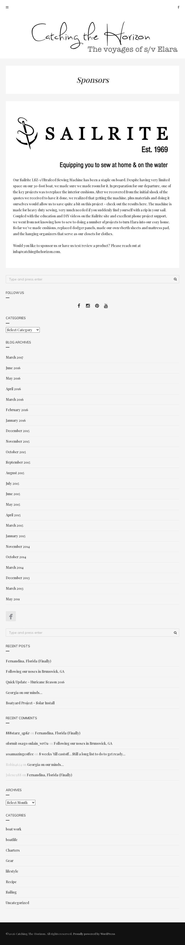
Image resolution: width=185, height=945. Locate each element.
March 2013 (14, 588)
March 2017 (14, 357)
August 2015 (15, 473)
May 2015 (13, 504)
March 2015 (14, 525)
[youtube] (106, 306)
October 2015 (16, 452)
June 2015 (13, 494)
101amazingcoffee (20, 754)
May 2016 (13, 378)
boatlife (12, 839)
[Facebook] (11, 616)
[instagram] (88, 306)
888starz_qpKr (18, 733)
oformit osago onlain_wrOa (27, 743)
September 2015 (18, 462)
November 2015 (17, 441)
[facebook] (178, 7)
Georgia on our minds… (24, 692)
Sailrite (97, 216)
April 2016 (13, 389)
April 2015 (13, 515)
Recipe (11, 882)
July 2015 (12, 483)
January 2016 (16, 420)
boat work (13, 829)
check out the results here (126, 204)
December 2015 (17, 430)
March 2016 (15, 399)
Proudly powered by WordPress (94, 934)
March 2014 (14, 567)
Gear (9, 860)
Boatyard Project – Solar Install (30, 703)
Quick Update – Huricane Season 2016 (35, 682)
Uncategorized (17, 902)
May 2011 (13, 599)
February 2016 (17, 410)
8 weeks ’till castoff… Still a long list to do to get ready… (82, 754)
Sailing (11, 892)
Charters (13, 850)
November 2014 (18, 546)
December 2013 (18, 578)
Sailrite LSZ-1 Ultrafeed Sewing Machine (51, 180)
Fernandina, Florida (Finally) (28, 661)
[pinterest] (97, 306)
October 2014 (16, 557)
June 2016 (13, 368)
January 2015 (15, 536)
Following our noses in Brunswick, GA (35, 671)
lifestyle (12, 871)
